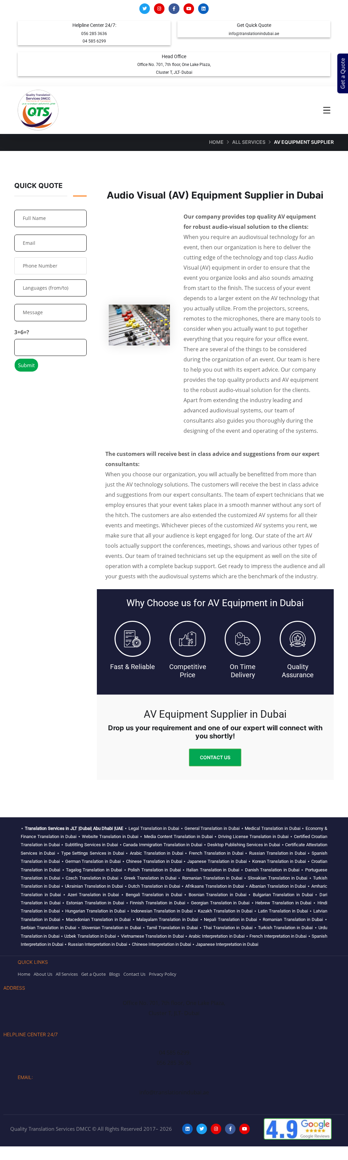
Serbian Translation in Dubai (48, 927)
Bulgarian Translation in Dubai (283, 894)
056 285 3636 (94, 33)
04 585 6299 (94, 41)
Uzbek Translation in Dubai (90, 936)
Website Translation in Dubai (110, 836)
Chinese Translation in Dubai (154, 861)
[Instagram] (159, 8)
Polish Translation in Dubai (154, 869)
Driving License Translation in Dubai (253, 836)
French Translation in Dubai (216, 853)
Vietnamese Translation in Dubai (152, 936)
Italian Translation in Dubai (212, 869)
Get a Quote (343, 73)
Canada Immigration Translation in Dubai (162, 844)
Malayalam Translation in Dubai (167, 919)
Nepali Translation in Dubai (230, 919)
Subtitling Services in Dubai (91, 844)
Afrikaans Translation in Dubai (214, 886)
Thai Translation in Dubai (228, 927)
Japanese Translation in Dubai (217, 861)
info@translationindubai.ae (254, 33)
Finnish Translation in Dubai (157, 902)
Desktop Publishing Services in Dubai (243, 844)
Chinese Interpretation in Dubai (161, 944)
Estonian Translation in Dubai (95, 902)
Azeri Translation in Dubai (93, 894)
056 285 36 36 (174, 1063)
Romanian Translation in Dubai (212, 878)
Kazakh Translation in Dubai (225, 911)
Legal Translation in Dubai (153, 828)
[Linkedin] (203, 8)
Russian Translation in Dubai (277, 853)
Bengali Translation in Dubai (154, 894)
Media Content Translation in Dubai (178, 836)
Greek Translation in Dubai (150, 878)
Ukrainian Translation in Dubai (94, 886)
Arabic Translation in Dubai (156, 853)
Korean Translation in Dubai (279, 861)
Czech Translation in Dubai (92, 878)
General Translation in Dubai (212, 828)
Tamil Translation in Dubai (172, 927)
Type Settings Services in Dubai (92, 853)
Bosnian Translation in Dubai (217, 894)
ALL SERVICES (248, 142)
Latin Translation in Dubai (283, 911)
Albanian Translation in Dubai (277, 886)
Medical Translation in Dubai (272, 828)
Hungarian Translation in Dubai (95, 911)
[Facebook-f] (174, 8)
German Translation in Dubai (93, 861)
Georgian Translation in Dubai (220, 902)
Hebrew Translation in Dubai (283, 902)
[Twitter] (144, 8)
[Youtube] (189, 8)
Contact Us (215, 757)
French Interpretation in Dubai (278, 936)
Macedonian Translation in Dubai (98, 919)
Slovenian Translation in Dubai (111, 927)
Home (216, 142)
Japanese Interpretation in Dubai (227, 944)
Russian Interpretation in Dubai (97, 944)
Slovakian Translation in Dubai (277, 878)
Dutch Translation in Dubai (154, 886)
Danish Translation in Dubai (272, 869)
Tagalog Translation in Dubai (94, 869)
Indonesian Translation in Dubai (162, 911)
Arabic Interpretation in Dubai (217, 936)
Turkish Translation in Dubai (285, 927)
